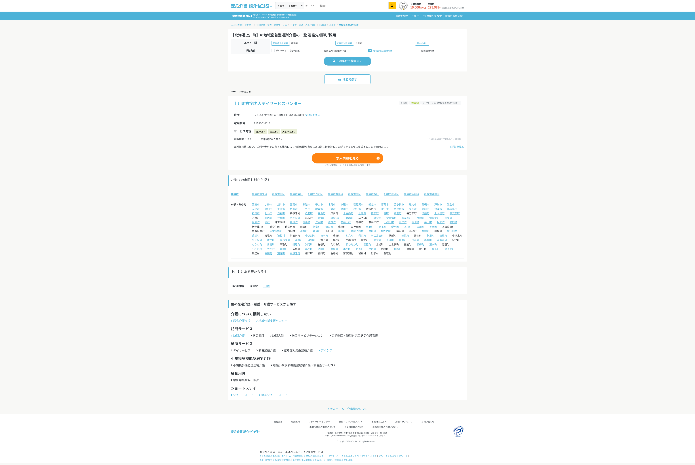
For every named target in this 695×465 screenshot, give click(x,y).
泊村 (267, 222)
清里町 (443, 235)
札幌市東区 (296, 194)
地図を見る (314, 115)
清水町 (433, 244)
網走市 (372, 204)
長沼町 (415, 222)
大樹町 (283, 249)
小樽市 (268, 204)
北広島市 (452, 209)
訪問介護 (239, 335)
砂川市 (357, 209)
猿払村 (281, 235)
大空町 (377, 240)
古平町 (306, 222)
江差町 (425, 213)
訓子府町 (257, 240)
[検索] (392, 5)
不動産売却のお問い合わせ (385, 426)
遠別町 (256, 235)
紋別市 (268, 209)
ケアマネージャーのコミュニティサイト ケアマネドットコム (351, 456)
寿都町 (321, 218)
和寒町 (304, 231)
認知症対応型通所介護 (335, 50)
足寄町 (359, 249)
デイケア (326, 350)
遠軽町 (299, 240)
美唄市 (425, 204)
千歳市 (332, 209)
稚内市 (413, 204)
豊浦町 (390, 240)
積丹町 (294, 222)
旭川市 (281, 204)
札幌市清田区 (431, 194)
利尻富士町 (377, 235)
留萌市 (385, 204)
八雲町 (397, 213)
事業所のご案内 (379, 421)
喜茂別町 (406, 218)
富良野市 (399, 209)
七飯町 (362, 213)
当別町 (281, 213)
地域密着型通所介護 (349, 24)
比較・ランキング (404, 421)
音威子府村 (357, 231)
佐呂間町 (285, 240)
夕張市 (344, 204)
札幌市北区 (278, 194)
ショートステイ (243, 395)
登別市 (413, 209)
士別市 (281, 209)
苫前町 (425, 231)
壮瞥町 (403, 240)
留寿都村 (391, 218)
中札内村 (257, 249)
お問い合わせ (427, 421)
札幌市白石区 (315, 194)
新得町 (420, 244)
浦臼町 (453, 222)
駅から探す (422, 43)
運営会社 (278, 421)
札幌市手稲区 (411, 194)
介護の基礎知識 (454, 16)
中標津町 (295, 253)
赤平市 (256, 209)
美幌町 (405, 235)
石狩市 (256, 213)
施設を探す (402, 16)
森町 (386, 213)
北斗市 (268, 213)
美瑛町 (433, 226)
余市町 (332, 222)
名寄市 (294, 209)
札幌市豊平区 (335, 194)
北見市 (332, 204)
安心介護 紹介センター (242, 24)
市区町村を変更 (344, 43)
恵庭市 (425, 209)
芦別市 (438, 204)
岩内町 (256, 222)
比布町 (382, 226)
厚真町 (428, 240)
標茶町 (435, 249)
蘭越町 (349, 218)
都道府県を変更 (280, 43)
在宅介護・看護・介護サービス (271, 24)
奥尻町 (268, 218)
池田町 (321, 249)
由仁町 (403, 222)
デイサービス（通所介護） (303, 24)
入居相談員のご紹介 (354, 426)
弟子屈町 (450, 249)
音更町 (367, 244)
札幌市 (235, 194)
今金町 (281, 218)
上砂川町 (389, 222)
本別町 (347, 249)
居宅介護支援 (241, 320)
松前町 (309, 213)
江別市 (451, 204)
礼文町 (349, 235)
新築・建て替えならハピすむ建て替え (275, 460)
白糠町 (268, 253)
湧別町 (311, 240)
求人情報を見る (347, 158)
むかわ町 (257, 244)
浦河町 (309, 244)
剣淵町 (316, 231)
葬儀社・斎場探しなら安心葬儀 (340, 460)
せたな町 (295, 218)
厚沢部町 (455, 213)
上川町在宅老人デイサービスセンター (268, 103)
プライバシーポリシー (319, 421)
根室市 (319, 209)
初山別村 (452, 231)
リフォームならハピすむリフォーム (392, 456)
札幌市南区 (354, 194)
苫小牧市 (399, 204)
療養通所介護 (427, 50)
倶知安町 (434, 218)
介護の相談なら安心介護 (270, 456)
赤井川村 (346, 222)
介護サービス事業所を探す (426, 16)
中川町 (372, 231)
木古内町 (348, 213)
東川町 (420, 226)
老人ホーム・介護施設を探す (348, 409)
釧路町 (397, 249)
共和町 (448, 218)
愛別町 (395, 226)
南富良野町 (276, 231)
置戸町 (271, 240)
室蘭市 (294, 204)
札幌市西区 (372, 194)
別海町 (281, 253)
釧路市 (306, 204)
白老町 (415, 240)
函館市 (256, 204)
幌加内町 (386, 231)
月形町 (441, 222)
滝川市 (344, 209)
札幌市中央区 (259, 194)
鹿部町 (375, 213)
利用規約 (295, 421)
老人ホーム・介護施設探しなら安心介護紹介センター (303, 456)
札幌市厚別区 (391, 194)
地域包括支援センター (272, 320)
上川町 (332, 24)
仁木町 (319, 222)
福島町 (321, 213)
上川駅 (266, 286)
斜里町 (430, 235)
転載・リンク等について (351, 421)
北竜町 (316, 226)
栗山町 (428, 222)
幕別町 (309, 249)
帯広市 (319, 204)
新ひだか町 (352, 244)
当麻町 (370, 226)
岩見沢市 (358, 204)
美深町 (342, 231)
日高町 (271, 244)
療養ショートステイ (274, 395)
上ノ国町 (439, 213)
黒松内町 (335, 218)
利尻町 (362, 235)
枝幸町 (324, 235)
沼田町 (329, 226)
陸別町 (372, 249)
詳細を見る (457, 146)
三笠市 (306, 209)
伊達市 (438, 209)
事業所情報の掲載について (322, 426)
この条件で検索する (349, 61)
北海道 (322, 24)
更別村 (271, 249)
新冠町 (296, 244)
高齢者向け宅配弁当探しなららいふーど (309, 460)
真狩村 (377, 218)
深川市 (385, 209)
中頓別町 (310, 235)
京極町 (420, 218)
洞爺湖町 (442, 240)
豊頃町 (334, 249)
